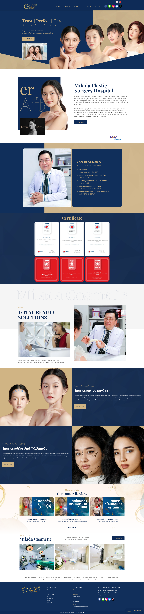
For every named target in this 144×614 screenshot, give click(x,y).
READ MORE (80, 122)
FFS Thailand (101, 577)
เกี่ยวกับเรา (67, 6)
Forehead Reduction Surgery (112, 577)
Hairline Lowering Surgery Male (69, 579)
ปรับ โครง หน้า (92, 579)
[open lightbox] (46, 239)
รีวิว (83, 6)
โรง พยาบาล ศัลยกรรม (101, 579)
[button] (75, 6)
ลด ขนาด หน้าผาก (110, 579)
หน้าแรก (58, 6)
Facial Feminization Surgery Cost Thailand (51, 577)
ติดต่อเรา (97, 6)
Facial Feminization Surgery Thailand (71, 577)
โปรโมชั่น (89, 6)
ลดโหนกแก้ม (117, 579)
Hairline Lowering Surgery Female (52, 579)
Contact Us (28, 39)
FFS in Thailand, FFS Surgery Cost (89, 577)
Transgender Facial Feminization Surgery (34, 579)
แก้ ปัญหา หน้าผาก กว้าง (83, 579)
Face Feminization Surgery (34, 577)
